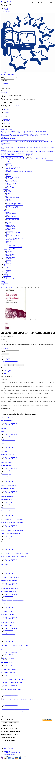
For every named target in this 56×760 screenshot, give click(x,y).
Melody (2, 431)
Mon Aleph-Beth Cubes (6, 662)
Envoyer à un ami (8, 358)
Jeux (7, 221)
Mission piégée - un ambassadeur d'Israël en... (12, 649)
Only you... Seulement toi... (7, 442)
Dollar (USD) (7, 8)
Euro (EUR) (6, 9)
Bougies (8, 170)
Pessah (8, 195)
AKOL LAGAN (7, 268)
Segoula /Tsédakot (11, 180)
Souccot (8, 199)
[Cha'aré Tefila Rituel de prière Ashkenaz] (12, 689)
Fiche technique (8, 372)
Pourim (8, 196)
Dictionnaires (9, 164)
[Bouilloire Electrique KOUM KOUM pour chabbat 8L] (15, 553)
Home (2, 287)
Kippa (8, 174)
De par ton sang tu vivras (7, 420)
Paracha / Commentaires (13, 235)
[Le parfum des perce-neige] (8, 485)
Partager (11, 365)
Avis (5, 373)
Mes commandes (8, 748)
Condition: (3, 336)
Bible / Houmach (10, 225)
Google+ (16, 365)
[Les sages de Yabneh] (7, 462)
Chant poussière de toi (6, 625)
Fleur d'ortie (3, 568)
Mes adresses (7, 751)
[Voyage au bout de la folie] (8, 611)
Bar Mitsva (9, 261)
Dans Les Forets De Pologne (7, 454)
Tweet (6, 365)
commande (7, 112)
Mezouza (8, 176)
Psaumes (8, 241)
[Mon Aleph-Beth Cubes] (7, 658)
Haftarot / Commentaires (13, 232)
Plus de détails (4, 348)
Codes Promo (7, 276)
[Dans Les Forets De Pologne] (9, 451)
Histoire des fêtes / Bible (12, 219)
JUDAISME (6, 223)
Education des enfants (12, 218)
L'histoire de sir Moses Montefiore (9, 580)
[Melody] (3, 428)
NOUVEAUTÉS (7, 266)
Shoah (8, 209)
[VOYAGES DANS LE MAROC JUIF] (10, 669)
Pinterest (21, 365)
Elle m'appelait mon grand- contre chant (11, 602)
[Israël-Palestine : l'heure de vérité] (10, 588)
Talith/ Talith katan (11, 183)
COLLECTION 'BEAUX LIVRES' (14, 203)
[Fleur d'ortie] (4, 564)
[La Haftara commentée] (7, 496)
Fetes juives (9, 231)
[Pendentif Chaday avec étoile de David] (12, 530)
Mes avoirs (6, 750)
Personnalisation (8, 258)
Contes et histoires (11, 216)
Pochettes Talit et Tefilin (12, 187)
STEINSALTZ (12, 248)
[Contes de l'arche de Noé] (8, 634)
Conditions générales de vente (12, 279)
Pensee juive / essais (12, 237)
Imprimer (6, 359)
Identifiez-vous (7, 113)
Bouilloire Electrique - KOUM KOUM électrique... (12, 702)
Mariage (8, 263)
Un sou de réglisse (5, 476)
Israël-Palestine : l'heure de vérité (9, 591)
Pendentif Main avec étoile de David (9, 544)
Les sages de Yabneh (6, 465)
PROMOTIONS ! (7, 267)
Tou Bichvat (9, 200)
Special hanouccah (11, 181)
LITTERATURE (7, 250)
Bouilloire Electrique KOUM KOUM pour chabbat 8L (13, 556)
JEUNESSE (6, 212)
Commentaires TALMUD (15, 247)
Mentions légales (8, 277)
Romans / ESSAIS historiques (14, 208)
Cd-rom (8, 163)
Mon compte (7, 109)
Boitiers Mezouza (11, 168)
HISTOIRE (6, 202)
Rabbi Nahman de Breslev (16, 238)
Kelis (7, 173)
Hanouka (8, 270)
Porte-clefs (9, 179)
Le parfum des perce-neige (7, 488)
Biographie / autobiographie (14, 252)
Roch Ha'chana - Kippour (13, 197)
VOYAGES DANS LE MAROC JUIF (8, 672)
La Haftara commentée (6, 499)
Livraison (6, 274)
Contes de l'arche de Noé (7, 636)
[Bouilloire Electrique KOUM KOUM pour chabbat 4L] (15, 709)
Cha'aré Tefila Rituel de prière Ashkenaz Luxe (11, 682)
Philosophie (9, 255)
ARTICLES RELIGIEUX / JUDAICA (12, 167)
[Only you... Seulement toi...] (8, 440)
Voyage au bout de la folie (7, 614)
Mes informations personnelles (12, 752)
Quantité (3, 351)
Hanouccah (9, 193)
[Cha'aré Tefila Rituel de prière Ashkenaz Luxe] (13, 679)
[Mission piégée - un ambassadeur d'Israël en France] (15, 645)
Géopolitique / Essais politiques (14, 205)
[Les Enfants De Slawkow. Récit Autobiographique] (7, 329)
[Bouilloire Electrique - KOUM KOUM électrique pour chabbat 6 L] (18, 699)
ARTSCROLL (12, 245)
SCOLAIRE (6, 271)
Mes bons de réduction (10, 754)
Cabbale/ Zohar (10, 228)
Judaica (8, 186)
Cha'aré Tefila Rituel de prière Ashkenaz (10, 692)
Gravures (8, 260)
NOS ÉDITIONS (7, 273)
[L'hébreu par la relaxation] (8, 508)
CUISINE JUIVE (10, 190)
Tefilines (8, 184)
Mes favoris (7, 111)
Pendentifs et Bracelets (12, 177)
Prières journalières (11, 239)
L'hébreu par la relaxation (7, 510)
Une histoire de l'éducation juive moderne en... (12, 522)
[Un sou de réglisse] (6, 474)
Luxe (7, 234)
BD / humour (9, 251)
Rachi (7, 242)
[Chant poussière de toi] (7, 622)
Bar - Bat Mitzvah (11, 213)
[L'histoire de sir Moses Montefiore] (10, 577)
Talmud (8, 244)
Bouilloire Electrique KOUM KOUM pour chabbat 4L (13, 711)
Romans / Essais (10, 257)
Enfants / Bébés (10, 222)
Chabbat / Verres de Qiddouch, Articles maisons (19, 171)
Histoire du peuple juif (12, 206)
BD (7, 215)
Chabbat (8, 229)
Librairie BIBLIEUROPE (6, 1)
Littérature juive (10, 254)
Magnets (6, 264)
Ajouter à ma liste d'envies (11, 361)
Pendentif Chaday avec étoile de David (10, 533)
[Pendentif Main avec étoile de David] (11, 542)
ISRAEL (5, 210)
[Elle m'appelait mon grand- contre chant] (12, 600)
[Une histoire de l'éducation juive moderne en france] (15, 519)
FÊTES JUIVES (7, 192)
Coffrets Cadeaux (11, 226)
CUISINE (6, 189)
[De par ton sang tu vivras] (8, 417)
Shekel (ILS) (7, 11)
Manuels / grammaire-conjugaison (15, 166)
